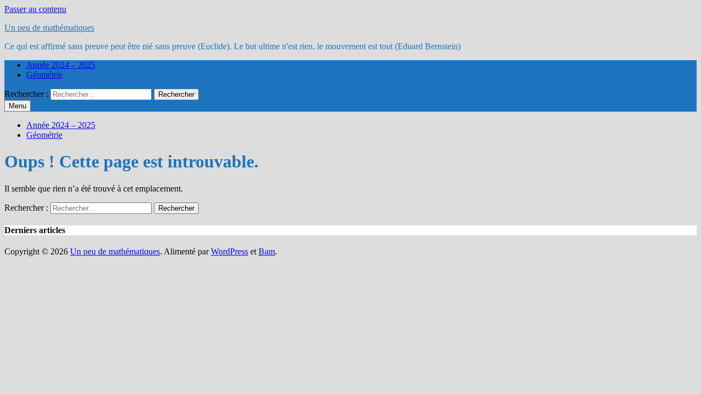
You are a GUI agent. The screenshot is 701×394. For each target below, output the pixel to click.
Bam (266, 251)
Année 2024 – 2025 (60, 64)
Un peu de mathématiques (49, 27)
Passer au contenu (35, 9)
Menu (17, 106)
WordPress (229, 251)
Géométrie (44, 74)
